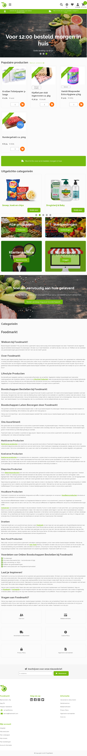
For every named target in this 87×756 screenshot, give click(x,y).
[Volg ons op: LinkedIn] (31, 699)
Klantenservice (21, 260)
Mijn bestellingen (5, 742)
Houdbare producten (69, 495)
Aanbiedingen (65, 230)
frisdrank (40, 525)
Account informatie (6, 745)
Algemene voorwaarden (67, 713)
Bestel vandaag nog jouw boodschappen (43, 302)
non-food (33, 544)
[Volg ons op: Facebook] (35, 699)
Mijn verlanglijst (5, 735)
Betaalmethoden (65, 706)
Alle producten (4, 731)
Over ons (63, 717)
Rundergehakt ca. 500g (14, 137)
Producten (21, 230)
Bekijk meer (34, 210)
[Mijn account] (77, 4)
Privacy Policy (64, 710)
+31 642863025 (7, 710)
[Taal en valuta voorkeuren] (67, 4)
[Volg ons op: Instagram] (39, 699)
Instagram (15, 589)
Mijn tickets (3, 738)
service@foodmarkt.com (10, 713)
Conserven (5, 508)
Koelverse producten (9, 457)
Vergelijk (2, 728)
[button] (40, 54)
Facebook (6, 589)
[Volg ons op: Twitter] (42, 699)
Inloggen (65, 260)
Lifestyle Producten (40, 379)
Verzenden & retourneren (68, 700)
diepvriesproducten (12, 472)
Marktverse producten (9, 444)
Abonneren (62, 673)
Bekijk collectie (36, 63)
